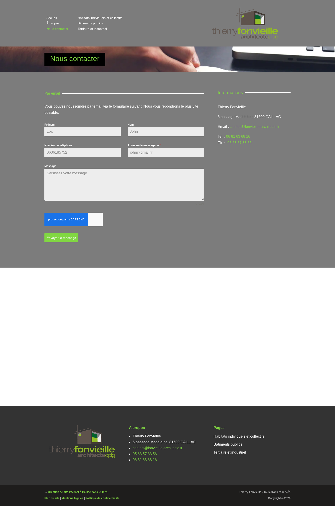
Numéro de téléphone (58, 145)
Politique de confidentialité (102, 498)
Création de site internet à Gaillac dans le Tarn (77, 492)
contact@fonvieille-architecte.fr (254, 127)
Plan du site (51, 498)
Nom (131, 124)
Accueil (51, 17)
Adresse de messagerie (144, 145)
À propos (52, 23)
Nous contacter (57, 28)
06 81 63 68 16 (238, 136)
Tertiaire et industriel (92, 28)
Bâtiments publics (90, 23)
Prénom (50, 124)
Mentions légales (72, 498)
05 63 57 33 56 (239, 143)
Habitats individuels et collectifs (100, 17)
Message (50, 166)
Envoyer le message (61, 238)
